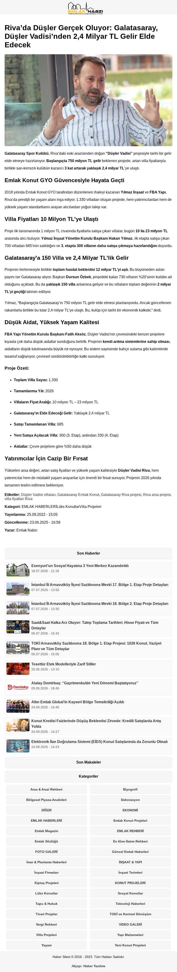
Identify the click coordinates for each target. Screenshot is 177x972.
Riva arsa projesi (157, 495)
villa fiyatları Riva (18, 499)
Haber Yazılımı (94, 966)
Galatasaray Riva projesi (121, 495)
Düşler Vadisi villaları (38, 495)
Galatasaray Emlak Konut (78, 495)
